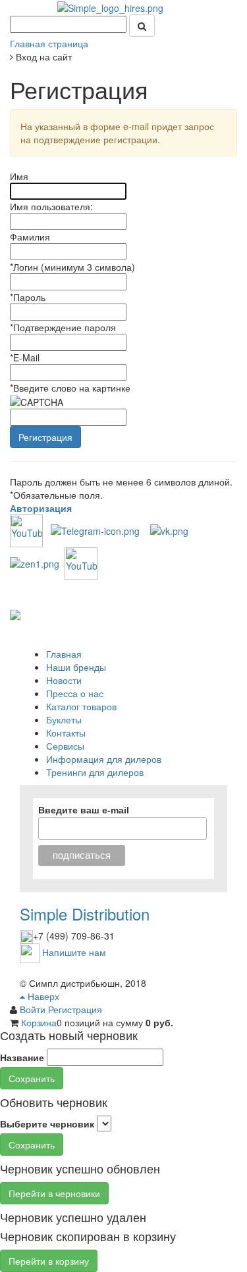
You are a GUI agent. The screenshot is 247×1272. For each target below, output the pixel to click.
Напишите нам (74, 952)
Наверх (42, 996)
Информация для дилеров (103, 758)
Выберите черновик (47, 1123)
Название (22, 1057)
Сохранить (32, 1078)
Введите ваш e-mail (83, 810)
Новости (64, 680)
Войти (34, 1009)
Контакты (66, 732)
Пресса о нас (74, 693)
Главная (64, 653)
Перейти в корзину (49, 1260)
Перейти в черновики (54, 1193)
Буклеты (64, 719)
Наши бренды (76, 666)
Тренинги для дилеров (95, 772)
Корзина (39, 1022)
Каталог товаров (81, 706)
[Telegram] (95, 529)
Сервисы (65, 745)
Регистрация (75, 1009)
